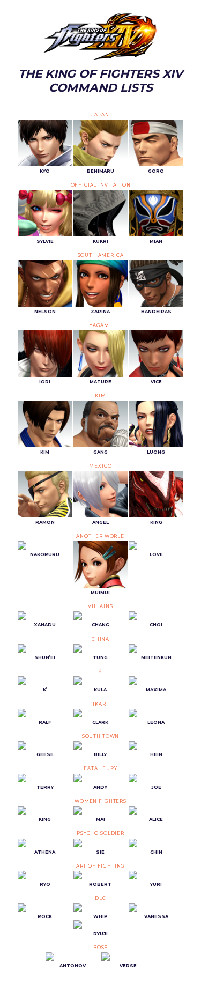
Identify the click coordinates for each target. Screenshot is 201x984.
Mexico (100, 466)
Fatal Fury (100, 768)
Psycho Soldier (100, 833)
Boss (100, 947)
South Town (100, 736)
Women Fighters (100, 801)
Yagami (100, 325)
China (100, 639)
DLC (100, 898)
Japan (100, 114)
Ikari (100, 704)
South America (101, 255)
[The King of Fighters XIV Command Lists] (100, 37)
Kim (100, 395)
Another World (100, 536)
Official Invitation (101, 185)
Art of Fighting (100, 866)
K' (100, 671)
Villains (100, 606)
